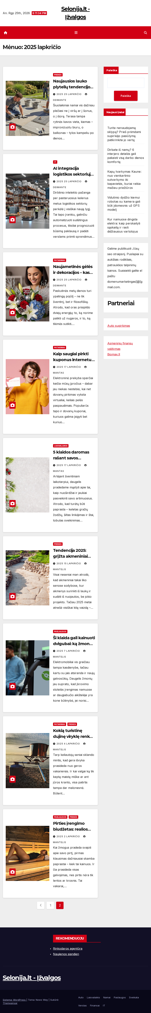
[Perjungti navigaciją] (76, 33)
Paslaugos (60, 631)
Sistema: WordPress (14, 999)
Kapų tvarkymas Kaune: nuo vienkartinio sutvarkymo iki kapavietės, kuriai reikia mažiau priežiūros (124, 180)
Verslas (82, 1005)
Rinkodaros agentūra (67, 948)
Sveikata (134, 997)
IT (55, 162)
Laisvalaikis (60, 446)
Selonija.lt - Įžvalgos (32, 978)
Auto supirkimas (118, 326)
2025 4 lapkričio (69, 743)
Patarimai (59, 260)
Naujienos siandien (66, 954)
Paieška (111, 70)
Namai (106, 997)
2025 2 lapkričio (69, 836)
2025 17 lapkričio (69, 367)
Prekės (58, 75)
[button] (145, 33)
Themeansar (10, 1003)
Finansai (95, 1005)
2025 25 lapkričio (69, 94)
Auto (81, 997)
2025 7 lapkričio (69, 650)
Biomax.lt (113, 354)
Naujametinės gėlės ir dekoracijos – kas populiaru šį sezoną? (73, 272)
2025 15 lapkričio (69, 563)
